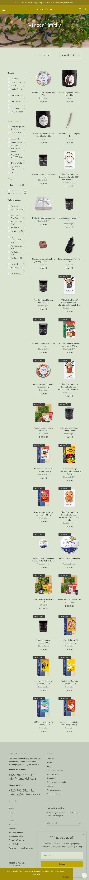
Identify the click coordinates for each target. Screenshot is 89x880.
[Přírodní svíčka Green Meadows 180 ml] (43, 626)
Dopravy (50, 759)
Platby (49, 762)
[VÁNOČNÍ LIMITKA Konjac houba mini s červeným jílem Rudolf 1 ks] (69, 370)
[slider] (9, 191)
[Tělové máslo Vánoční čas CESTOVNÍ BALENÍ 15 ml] (43, 544)
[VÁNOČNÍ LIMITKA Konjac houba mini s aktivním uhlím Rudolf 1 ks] (69, 285)
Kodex (11, 820)
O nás (11, 817)
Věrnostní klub (52, 774)
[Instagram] (15, 801)
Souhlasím (66, 877)
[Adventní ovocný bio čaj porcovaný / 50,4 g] (43, 454)
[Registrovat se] (79, 823)
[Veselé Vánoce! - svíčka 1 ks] (69, 585)
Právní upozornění (54, 790)
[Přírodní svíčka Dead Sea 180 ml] (69, 203)
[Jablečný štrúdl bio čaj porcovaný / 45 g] (69, 626)
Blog (10, 813)
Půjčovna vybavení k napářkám (21, 848)
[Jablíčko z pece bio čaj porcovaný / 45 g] (43, 667)
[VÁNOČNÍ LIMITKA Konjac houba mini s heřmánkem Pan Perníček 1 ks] (69, 498)
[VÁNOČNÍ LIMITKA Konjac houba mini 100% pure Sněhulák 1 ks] (69, 160)
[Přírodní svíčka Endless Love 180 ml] (43, 329)
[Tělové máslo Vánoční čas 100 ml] (69, 544)
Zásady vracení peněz (55, 794)
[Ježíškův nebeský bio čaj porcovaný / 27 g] (43, 708)
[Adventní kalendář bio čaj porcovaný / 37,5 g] (69, 329)
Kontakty (12, 824)
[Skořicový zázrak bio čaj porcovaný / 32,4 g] (43, 498)
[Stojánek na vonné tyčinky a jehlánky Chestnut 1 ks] (43, 244)
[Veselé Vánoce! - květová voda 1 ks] (43, 585)
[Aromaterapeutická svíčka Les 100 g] (69, 78)
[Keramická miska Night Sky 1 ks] (69, 244)
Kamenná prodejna (16, 832)
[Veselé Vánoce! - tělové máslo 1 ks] (43, 413)
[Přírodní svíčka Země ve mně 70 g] (43, 78)
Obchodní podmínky (55, 770)
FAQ (48, 766)
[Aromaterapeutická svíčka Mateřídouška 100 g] (43, 119)
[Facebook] (10, 801)
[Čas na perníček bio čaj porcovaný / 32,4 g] (69, 708)
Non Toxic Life (19, 863)
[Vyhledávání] (80, 10)
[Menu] (3, 9)
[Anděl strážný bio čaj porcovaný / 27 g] (69, 667)
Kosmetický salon (16, 836)
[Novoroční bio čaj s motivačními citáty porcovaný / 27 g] (69, 454)
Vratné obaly (14, 844)
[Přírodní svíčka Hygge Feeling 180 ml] (69, 413)
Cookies (50, 786)
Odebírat (62, 864)
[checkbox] (18, 78)
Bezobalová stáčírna (17, 840)
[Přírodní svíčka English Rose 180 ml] (43, 160)
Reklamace (51, 778)
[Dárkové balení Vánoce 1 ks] (43, 203)
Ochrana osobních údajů (56, 782)
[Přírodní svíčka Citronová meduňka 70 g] (43, 370)
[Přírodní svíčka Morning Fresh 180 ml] (43, 285)
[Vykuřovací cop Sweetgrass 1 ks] (69, 119)
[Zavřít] (83, 834)
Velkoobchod (14, 828)
